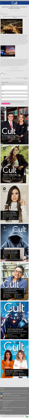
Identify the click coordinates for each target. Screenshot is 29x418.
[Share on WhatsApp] (11, 68)
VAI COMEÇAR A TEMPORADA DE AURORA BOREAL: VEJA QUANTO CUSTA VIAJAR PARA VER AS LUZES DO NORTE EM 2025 (15, 393)
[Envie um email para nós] (14, 0)
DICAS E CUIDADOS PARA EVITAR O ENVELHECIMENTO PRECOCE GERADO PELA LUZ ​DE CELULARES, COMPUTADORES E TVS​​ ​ (15, 400)
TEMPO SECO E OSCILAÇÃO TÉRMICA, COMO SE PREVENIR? (11, 395)
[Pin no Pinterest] (16, 68)
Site (1, 97)
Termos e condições (3, 416)
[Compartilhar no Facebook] (12, 68)
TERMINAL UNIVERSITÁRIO (6, 402)
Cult (17, 10)
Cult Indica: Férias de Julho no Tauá (6, 78)
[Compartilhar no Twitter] (13, 68)
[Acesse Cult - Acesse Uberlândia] (14, 3)
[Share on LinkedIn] (17, 68)
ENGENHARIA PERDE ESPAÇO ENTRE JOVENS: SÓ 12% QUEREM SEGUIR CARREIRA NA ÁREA (15, 391)
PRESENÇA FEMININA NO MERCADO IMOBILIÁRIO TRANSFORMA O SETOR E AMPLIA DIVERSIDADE (14, 407)
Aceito (27, 416)
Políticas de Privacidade (23, 415)
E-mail (2, 94)
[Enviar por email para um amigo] (15, 68)
